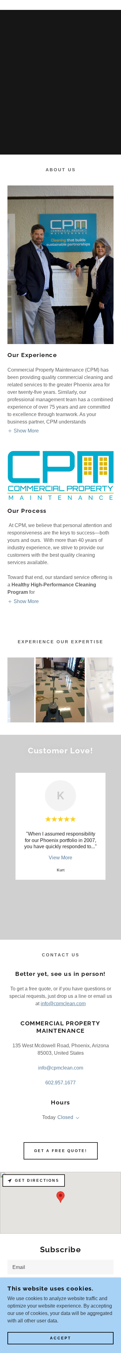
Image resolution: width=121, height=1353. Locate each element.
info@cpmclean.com (63, 1003)
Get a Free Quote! (60, 1151)
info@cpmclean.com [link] (60, 1067)
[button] (23, 431)
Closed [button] (65, 1117)
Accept (60, 1338)
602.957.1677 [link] (60, 1082)
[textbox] (60, 1267)
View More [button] (60, 857)
